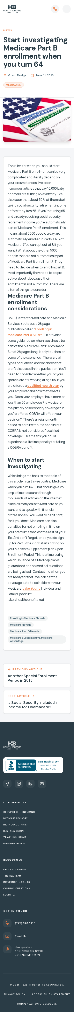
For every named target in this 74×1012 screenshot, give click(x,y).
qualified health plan (43, 385)
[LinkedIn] (30, 784)
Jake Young (31, 588)
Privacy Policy (14, 994)
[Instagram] (19, 784)
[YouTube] (42, 784)
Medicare (13, 85)
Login (7, 894)
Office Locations (14, 869)
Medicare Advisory (15, 818)
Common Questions (16, 888)
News (8, 30)
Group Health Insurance (19, 812)
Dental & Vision (13, 831)
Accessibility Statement (51, 994)
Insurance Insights (16, 882)
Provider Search (14, 843)
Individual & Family (15, 824)
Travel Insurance (15, 837)
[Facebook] (7, 784)
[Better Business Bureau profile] (33, 765)
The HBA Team (12, 875)
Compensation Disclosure (37, 1003)
